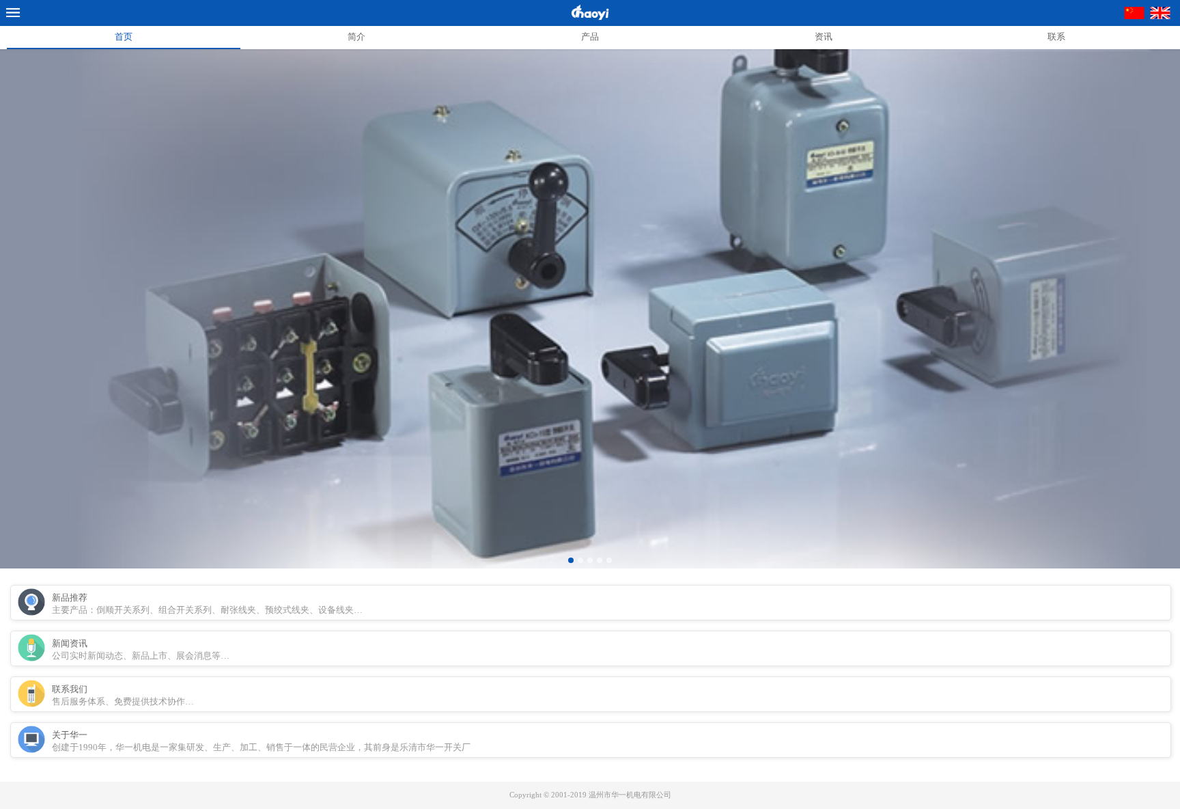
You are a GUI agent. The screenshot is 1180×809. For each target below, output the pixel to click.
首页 (123, 36)
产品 (590, 36)
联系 (1056, 36)
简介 (356, 36)
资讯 (823, 36)
